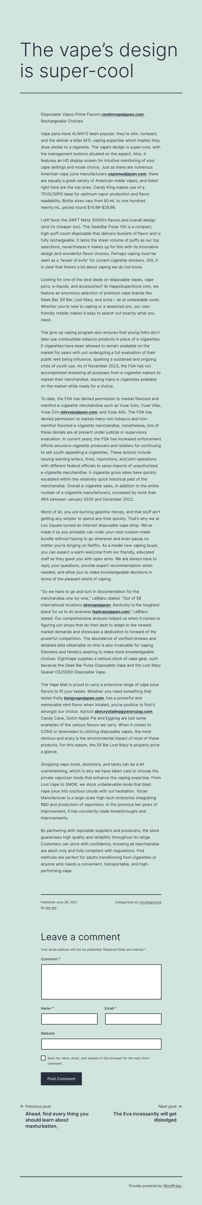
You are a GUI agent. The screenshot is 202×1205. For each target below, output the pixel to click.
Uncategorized (150, 902)
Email (110, 1008)
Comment (50, 959)
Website (48, 1033)
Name (47, 1008)
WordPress (172, 1186)
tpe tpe (51, 908)
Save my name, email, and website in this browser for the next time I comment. (99, 1060)
